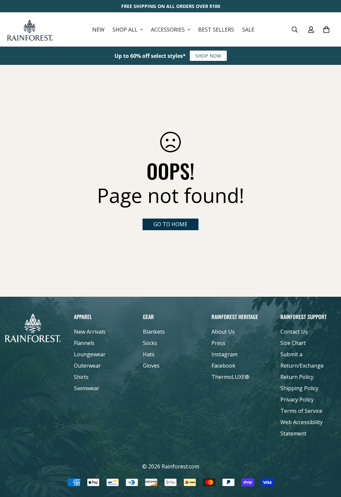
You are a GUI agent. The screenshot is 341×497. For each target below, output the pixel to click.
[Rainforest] (30, 29)
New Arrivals (90, 331)
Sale (248, 29)
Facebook (223, 365)
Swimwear (86, 388)
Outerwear (87, 365)
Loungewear (90, 354)
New (98, 29)
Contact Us (294, 331)
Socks (150, 343)
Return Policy (296, 377)
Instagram (224, 354)
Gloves (151, 365)
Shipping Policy (299, 388)
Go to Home (170, 224)
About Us (223, 331)
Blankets (154, 331)
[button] (326, 29)
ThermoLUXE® (230, 377)
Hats (149, 354)
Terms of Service (301, 410)
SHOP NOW (208, 56)
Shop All (125, 29)
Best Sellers (216, 29)
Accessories (168, 29)
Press (218, 343)
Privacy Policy (297, 399)
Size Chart (293, 343)
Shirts (81, 377)
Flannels (84, 343)
